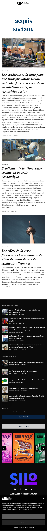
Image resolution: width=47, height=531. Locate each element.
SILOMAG (5, 71)
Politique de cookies (19, 527)
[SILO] (23, 3)
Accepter (23, 517)
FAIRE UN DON (23, 426)
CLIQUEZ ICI (23, 417)
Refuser (23, 523)
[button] (44, 498)
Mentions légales (29, 527)
